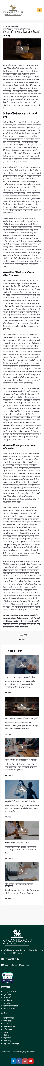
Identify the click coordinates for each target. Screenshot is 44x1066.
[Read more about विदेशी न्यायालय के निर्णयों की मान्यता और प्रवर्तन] (22, 706)
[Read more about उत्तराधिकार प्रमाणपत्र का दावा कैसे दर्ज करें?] (22, 665)
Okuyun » (9, 693)
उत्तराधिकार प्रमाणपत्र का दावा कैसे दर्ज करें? (20, 677)
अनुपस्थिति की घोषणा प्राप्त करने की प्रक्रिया (21, 801)
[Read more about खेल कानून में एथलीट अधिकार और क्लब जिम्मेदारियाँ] (22, 872)
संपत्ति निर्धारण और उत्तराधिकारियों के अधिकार (21, 760)
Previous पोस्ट (22, 635)
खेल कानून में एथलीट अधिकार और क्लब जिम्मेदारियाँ (19, 885)
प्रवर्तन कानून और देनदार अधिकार (17, 843)
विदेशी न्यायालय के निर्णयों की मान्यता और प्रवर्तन (22, 718)
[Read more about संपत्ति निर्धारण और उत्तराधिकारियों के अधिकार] (22, 747)
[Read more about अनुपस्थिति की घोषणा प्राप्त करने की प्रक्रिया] (22, 789)
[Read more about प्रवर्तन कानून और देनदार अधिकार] (22, 830)
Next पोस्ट (22, 639)
